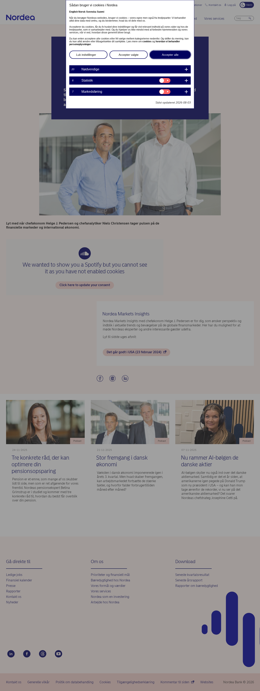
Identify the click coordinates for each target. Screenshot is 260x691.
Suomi (100, 11)
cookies (147, 41)
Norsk (82, 11)
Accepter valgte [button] (129, 54)
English (73, 11)
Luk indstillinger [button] (86, 54)
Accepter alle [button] (170, 54)
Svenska (91, 11)
